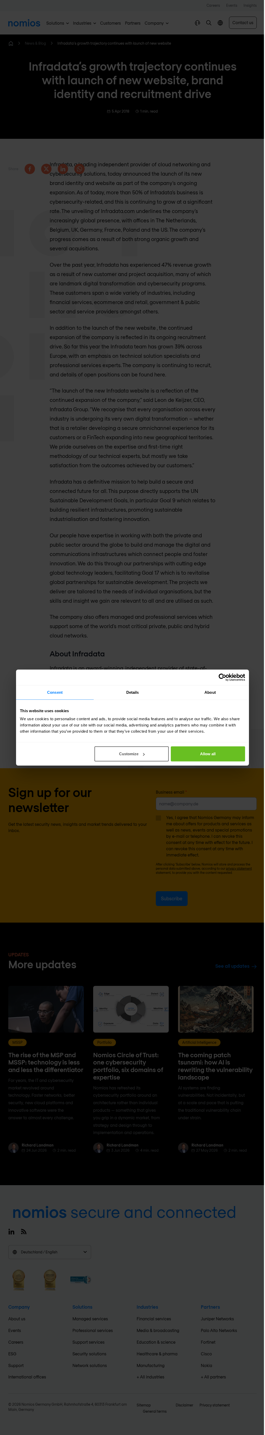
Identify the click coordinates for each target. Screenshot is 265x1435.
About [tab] (210, 692)
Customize (128, 754)
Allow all (208, 754)
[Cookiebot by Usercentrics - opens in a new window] (222, 677)
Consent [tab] (55, 692)
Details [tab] (132, 692)
